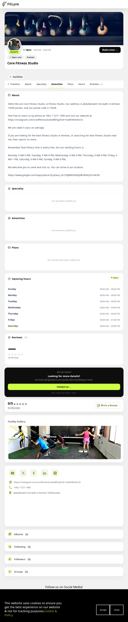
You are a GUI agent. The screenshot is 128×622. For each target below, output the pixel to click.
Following (20, 546)
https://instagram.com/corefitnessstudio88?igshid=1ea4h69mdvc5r (47, 482)
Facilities (17, 76)
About (28, 84)
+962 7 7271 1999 (22, 487)
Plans (70, 84)
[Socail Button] (12, 473)
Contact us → (64, 386)
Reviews (96, 84)
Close (116, 609)
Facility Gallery (17, 421)
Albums (18, 534)
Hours (81, 84)
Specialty (41, 84)
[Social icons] (55, 473)
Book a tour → (110, 49)
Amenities (56, 84)
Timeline (15, 84)
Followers (20, 559)
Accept (103, 609)
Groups (18, 571)
